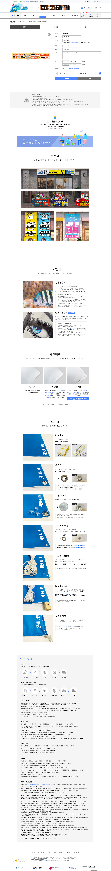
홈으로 (35, 852)
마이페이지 (99, 1)
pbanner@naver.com (39, 859)
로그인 (86, 1)
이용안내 (92, 7)
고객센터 (99, 7)
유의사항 (86, 27)
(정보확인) (47, 860)
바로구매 (66, 78)
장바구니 (85, 7)
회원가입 (89, 1)
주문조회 (94, 1)
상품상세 (55, 27)
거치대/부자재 (74, 15)
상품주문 (25, 27)
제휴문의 (68, 852)
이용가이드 (15, 1)
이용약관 (61, 852)
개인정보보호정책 (51, 852)
